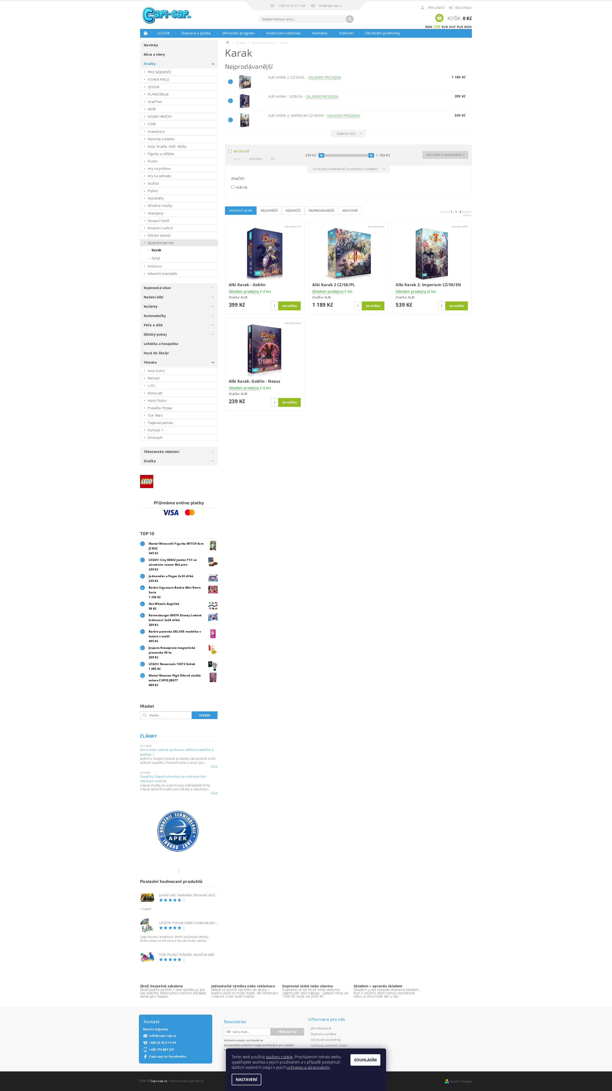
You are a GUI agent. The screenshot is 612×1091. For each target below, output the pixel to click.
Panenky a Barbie (161, 139)
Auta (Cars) (156, 370)
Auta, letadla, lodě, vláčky (167, 146)
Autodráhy (156, 198)
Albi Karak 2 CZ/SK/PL (304, 77)
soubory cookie (279, 1056)
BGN (428, 27)
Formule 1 (156, 430)
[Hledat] (350, 19)
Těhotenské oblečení (161, 451)
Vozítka (153, 183)
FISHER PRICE (158, 79)
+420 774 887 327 (161, 1050)
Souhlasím (365, 1060)
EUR (445, 27)
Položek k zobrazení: (445, 155)
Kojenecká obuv (157, 287)
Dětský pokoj (155, 334)
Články (148, 736)
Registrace (463, 8)
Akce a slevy (154, 54)
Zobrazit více (346, 133)
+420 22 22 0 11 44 (162, 1043)
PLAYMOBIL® (158, 94)
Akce (237, 159)
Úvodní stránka (146, 33)
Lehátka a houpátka (161, 343)
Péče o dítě (153, 325)
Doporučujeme (241, 211)
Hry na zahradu (159, 176)
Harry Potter (157, 400)
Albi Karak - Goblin (303, 96)
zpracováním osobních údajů (243, 1045)
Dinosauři (155, 437)
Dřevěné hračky (160, 205)
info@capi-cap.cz (162, 1036)
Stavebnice (156, 131)
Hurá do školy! (156, 353)
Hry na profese (159, 168)
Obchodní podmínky (382, 33)
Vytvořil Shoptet (461, 1081)
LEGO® (163, 33)
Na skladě (242, 151)
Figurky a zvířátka (161, 153)
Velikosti (346, 33)
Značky (150, 461)
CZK (437, 26)
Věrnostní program (238, 33)
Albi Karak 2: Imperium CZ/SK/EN (314, 115)
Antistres (155, 266)
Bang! (156, 258)
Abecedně (350, 211)
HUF (452, 27)
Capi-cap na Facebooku (167, 1056)
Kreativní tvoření (160, 228)
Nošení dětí (154, 297)
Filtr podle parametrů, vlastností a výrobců (346, 169)
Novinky (151, 45)
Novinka (255, 159)
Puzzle (153, 161)
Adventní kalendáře (163, 273)
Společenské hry (161, 243)
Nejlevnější (269, 211)
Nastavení (246, 1079)
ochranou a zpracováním (308, 1067)
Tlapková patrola (160, 422)
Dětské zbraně (159, 235)
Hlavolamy (155, 213)
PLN (460, 27)
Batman (154, 378)
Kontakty (320, 33)
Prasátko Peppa (160, 408)
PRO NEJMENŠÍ (159, 72)
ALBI (241, 187)
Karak (157, 250)
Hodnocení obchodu (283, 33)
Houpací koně (158, 220)
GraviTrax (155, 101)
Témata (150, 362)
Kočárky (151, 306)
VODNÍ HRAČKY (160, 116)
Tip (273, 159)
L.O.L (152, 385)
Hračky (150, 63)
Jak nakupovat (321, 1028)
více (214, 766)
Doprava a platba (196, 33)
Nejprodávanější (321, 211)
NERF (152, 109)
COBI (152, 124)
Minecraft (155, 393)
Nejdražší (293, 211)
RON (468, 27)
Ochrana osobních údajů (329, 1045)
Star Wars (155, 415)
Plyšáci (153, 190)
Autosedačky (155, 315)
